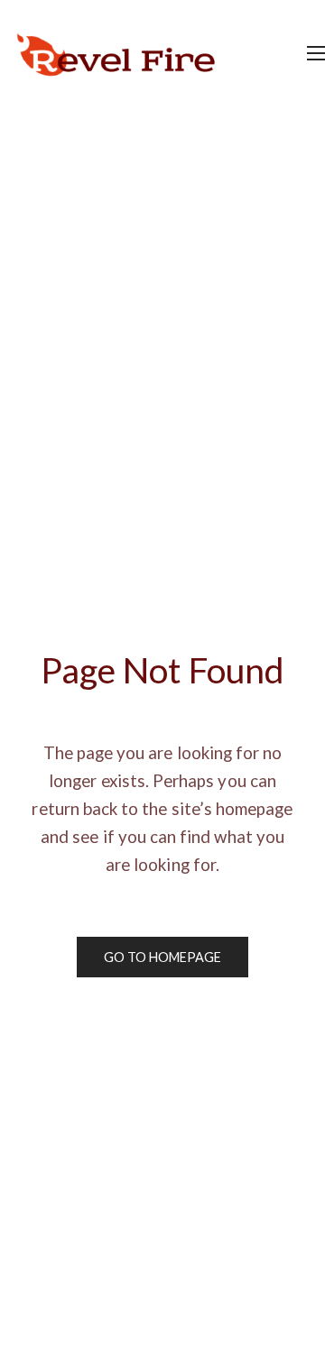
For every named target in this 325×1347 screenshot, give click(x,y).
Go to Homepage (163, 957)
